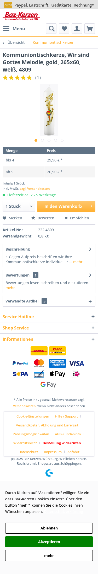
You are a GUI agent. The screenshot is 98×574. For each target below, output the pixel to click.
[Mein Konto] (77, 28)
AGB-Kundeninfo (68, 434)
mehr (77, 261)
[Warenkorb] (89, 28)
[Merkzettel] (64, 28)
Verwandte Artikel (25, 301)
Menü (19, 28)
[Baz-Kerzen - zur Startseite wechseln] (21, 16)
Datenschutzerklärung (63, 511)
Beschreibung (17, 249)
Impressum (53, 452)
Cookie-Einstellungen (32, 416)
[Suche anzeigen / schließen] (51, 28)
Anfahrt (73, 452)
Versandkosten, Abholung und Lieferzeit (47, 425)
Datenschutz (28, 452)
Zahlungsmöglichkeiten (31, 434)
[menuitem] (14, 28)
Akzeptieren (49, 541)
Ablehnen (49, 528)
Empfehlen (79, 217)
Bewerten (46, 217)
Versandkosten (24, 406)
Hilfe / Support (66, 416)
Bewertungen (17, 275)
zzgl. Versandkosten (35, 188)
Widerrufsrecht (25, 443)
